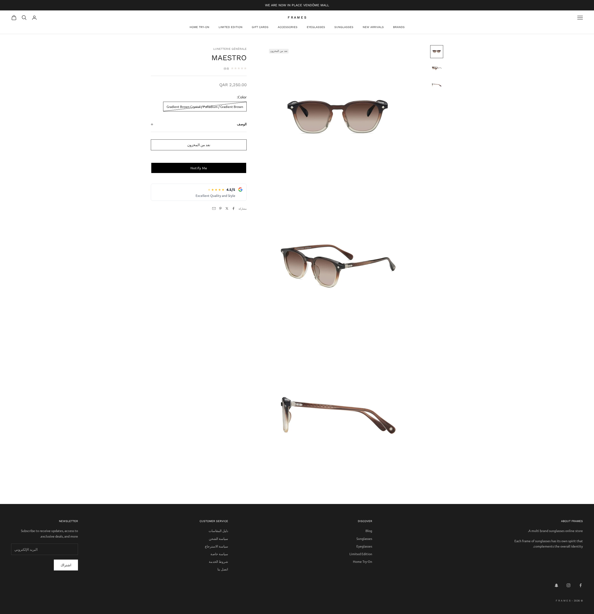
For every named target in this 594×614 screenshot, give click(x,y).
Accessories (287, 27)
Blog (368, 531)
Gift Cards (260, 27)
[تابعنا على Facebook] (580, 585)
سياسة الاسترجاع (216, 546)
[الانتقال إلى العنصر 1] (436, 51)
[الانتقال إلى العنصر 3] (436, 85)
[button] (199, 167)
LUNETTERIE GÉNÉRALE (230, 48)
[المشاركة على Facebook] (233, 208)
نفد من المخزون (198, 144)
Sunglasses (343, 27)
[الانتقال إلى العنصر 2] (436, 68)
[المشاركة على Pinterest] (220, 208)
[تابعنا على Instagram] (568, 585)
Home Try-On (199, 27)
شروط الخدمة (218, 561)
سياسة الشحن (218, 538)
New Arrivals (373, 27)
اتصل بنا (222, 569)
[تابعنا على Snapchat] (556, 585)
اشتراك (66, 565)
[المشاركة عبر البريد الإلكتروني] (214, 208)
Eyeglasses (316, 27)
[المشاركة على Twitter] (227, 208)
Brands (399, 27)
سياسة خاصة (219, 554)
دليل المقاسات (218, 531)
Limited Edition (230, 27)
